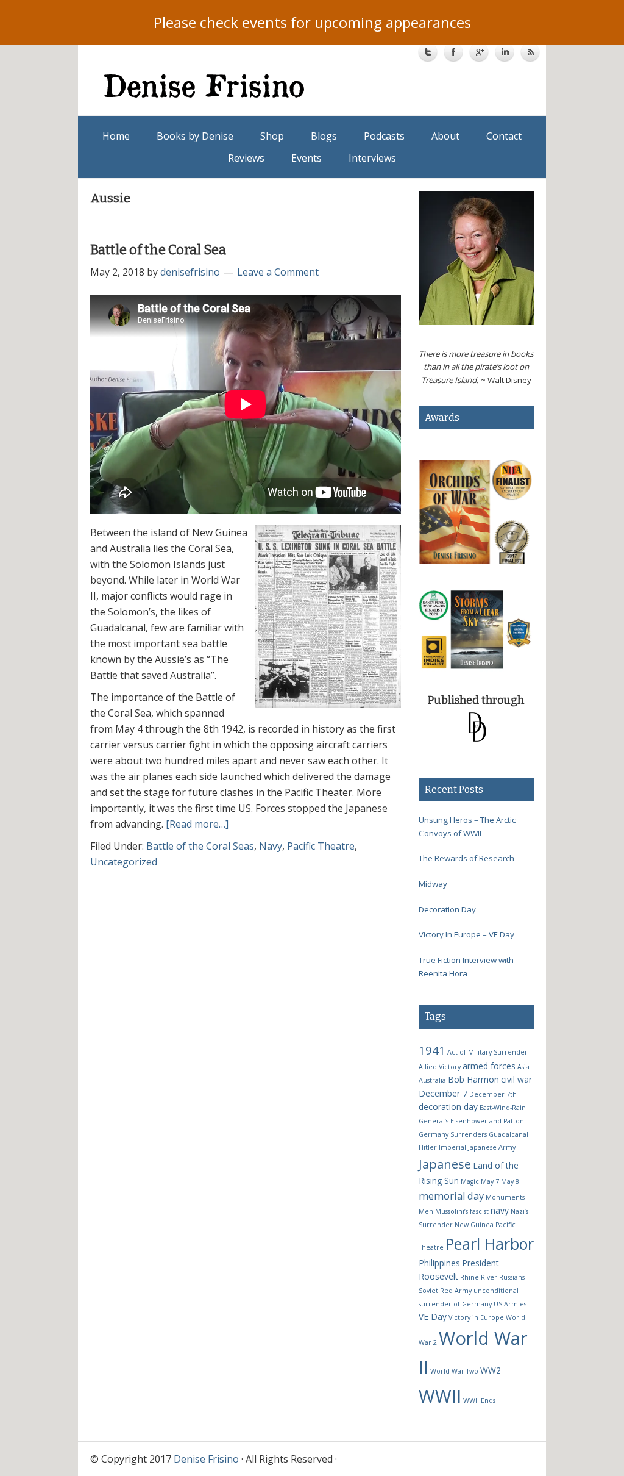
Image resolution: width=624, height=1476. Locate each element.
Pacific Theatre (321, 846)
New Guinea (474, 1224)
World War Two (454, 1371)
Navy (270, 846)
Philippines (439, 1263)
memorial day (451, 1196)
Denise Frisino (208, 85)
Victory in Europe (476, 1317)
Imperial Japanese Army (477, 1147)
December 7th (493, 1094)
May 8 (510, 1181)
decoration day (448, 1106)
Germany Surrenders (453, 1134)
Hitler (428, 1147)
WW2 (490, 1370)
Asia (523, 1066)
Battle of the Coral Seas (200, 846)
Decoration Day (447, 909)
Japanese (445, 1163)
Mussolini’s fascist (462, 1211)
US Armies (510, 1304)
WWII (440, 1396)
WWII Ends (479, 1400)
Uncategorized (123, 862)
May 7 (490, 1181)
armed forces (489, 1066)
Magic (470, 1181)
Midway (433, 883)
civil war (516, 1079)
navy (500, 1210)
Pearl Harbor (489, 1243)
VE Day (433, 1316)
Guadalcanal (508, 1134)
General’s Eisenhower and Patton (471, 1121)
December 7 (443, 1093)
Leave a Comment (278, 272)
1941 (432, 1050)
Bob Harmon (473, 1079)
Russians (512, 1277)
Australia (432, 1080)
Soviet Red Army (445, 1290)
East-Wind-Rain (503, 1107)
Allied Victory (440, 1066)
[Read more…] (197, 824)
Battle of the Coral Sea (158, 250)
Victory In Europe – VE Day (466, 934)
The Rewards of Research (466, 858)
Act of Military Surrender (487, 1052)
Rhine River (478, 1277)
